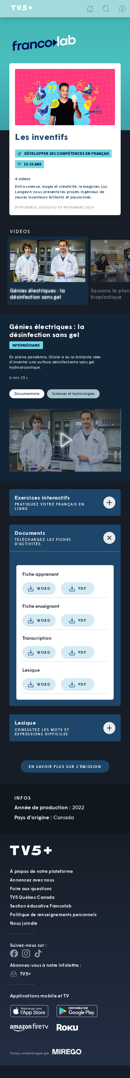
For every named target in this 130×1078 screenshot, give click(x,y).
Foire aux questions (31, 888)
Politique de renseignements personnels (53, 914)
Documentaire (26, 393)
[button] (20, 461)
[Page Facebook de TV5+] (14, 953)
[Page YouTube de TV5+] (38, 953)
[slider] (72, 461)
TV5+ (25, 973)
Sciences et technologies (73, 393)
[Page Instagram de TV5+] (26, 953)
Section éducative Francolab (40, 905)
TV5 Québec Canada (32, 897)
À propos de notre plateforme (41, 871)
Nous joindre (24, 923)
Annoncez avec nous (32, 880)
